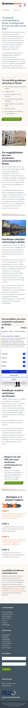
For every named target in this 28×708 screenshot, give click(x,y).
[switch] (25, 358)
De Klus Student (6, 616)
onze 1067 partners (9, 338)
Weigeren (14, 379)
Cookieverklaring (7, 704)
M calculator (5, 645)
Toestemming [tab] (4, 331)
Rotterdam (5, 591)
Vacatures (4, 622)
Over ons (4, 620)
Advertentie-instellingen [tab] (20, 331)
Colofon (19, 705)
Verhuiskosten (6, 639)
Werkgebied (5, 637)
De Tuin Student (6, 618)
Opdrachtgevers (6, 635)
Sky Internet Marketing (13, 705)
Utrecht (22, 588)
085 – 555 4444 (6, 10)
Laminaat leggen (6, 647)
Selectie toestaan (14, 375)
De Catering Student (7, 614)
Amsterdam (16, 588)
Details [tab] (11, 331)
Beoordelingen (6, 624)
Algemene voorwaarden (21, 703)
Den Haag (11, 591)
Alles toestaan (14, 371)
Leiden (17, 591)
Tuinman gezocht (6, 643)
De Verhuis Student (7, 612)
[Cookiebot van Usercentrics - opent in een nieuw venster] (21, 328)
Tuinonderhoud (6, 641)
